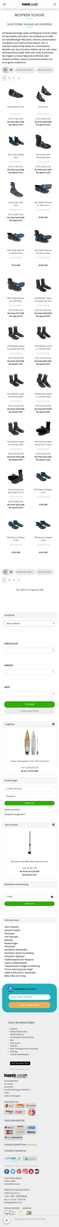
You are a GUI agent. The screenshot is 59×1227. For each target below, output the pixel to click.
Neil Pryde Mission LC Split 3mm (43, 203)
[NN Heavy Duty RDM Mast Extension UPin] (29, 843)
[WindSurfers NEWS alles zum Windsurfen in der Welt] (37, 1171)
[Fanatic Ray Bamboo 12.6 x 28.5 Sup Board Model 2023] (29, 742)
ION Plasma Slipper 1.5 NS (43, 538)
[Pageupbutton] (51, 1222)
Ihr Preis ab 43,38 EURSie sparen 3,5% (29, 871)
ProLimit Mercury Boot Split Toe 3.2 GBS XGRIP (16, 490)
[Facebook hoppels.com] (6, 1171)
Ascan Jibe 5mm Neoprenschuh (43, 155)
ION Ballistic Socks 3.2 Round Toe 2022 (43, 299)
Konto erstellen (12, 809)
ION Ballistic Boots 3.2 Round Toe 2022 (15, 347)
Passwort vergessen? (14, 814)
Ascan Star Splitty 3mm (16, 155)
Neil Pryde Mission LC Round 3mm (15, 251)
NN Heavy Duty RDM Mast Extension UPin (29, 861)
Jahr (7, 687)
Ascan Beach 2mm (15, 107)
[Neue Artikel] (53, 825)
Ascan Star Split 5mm (16, 203)
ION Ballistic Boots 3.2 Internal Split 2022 (43, 395)
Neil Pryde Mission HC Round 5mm (43, 251)
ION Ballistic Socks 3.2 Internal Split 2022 (43, 347)
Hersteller (11, 643)
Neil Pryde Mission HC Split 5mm (15, 299)
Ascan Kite (43, 107)
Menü (4, 4)
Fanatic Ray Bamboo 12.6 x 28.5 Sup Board (29, 761)
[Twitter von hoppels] (12, 1171)
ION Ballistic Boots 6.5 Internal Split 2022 (15, 443)
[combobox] (25, 70)
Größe (8, 665)
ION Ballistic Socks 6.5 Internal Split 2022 (15, 395)
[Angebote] (53, 724)
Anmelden (29, 803)
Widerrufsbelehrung (19, 1069)
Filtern (29, 704)
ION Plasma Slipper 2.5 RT (43, 490)
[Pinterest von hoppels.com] (19, 1171)
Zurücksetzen (29, 711)
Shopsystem (19, 1219)
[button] (5, 70)
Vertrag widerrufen (20, 1063)
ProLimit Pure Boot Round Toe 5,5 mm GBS (43, 443)
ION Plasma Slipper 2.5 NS (16, 538)
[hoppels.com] (29, 4)
